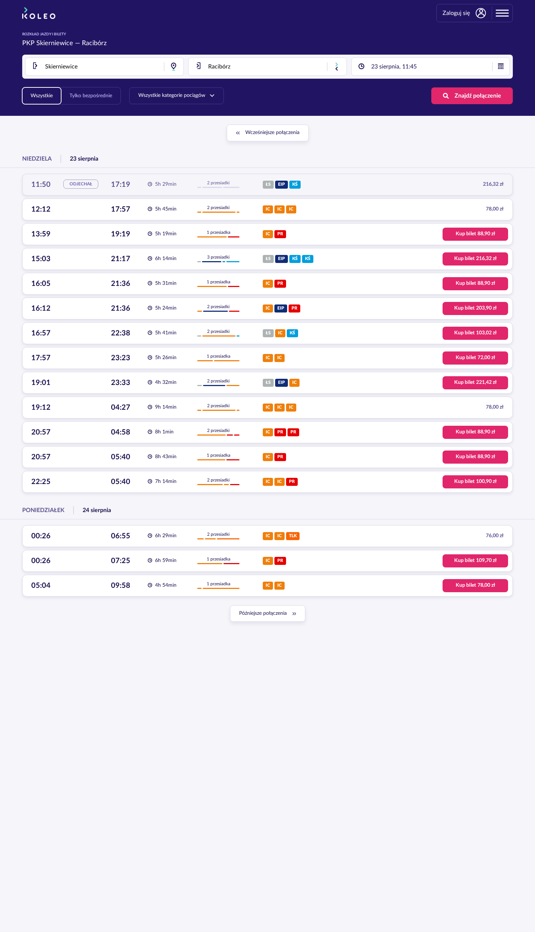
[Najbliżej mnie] (173, 66)
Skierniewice (54, 43)
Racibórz (94, 43)
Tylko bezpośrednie (91, 95)
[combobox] (104, 66)
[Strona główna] (38, 13)
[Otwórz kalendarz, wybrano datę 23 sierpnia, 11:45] (501, 66)
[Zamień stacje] (336, 66)
